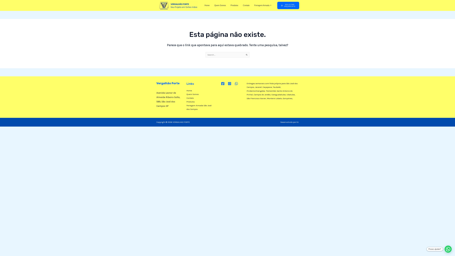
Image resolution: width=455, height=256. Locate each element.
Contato (246, 5)
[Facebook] (223, 83)
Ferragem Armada (261, 5)
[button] (448, 249)
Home (207, 5)
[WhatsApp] (236, 83)
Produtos (234, 5)
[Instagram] (229, 83)
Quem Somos (220, 5)
